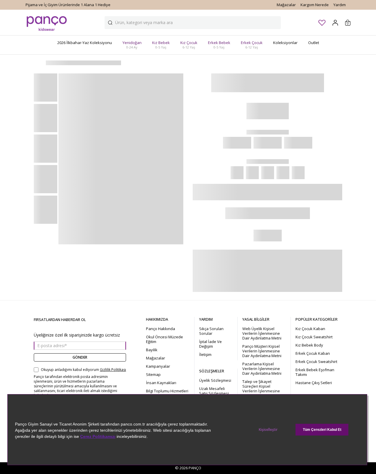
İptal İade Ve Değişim (210, 344)
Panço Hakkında (160, 328)
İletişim (205, 354)
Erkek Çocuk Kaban (313, 353)
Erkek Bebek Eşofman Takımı (315, 372)
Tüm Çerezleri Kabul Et (322, 430)
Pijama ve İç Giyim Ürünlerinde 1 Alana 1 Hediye (68, 4)
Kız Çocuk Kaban (310, 328)
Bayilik (151, 349)
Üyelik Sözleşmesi (215, 380)
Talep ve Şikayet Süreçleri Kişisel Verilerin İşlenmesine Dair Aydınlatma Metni (261, 388)
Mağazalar (286, 4)
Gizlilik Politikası (113, 369)
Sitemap (153, 374)
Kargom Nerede (315, 4)
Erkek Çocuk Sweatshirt (316, 361)
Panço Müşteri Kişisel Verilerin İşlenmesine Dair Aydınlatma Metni (261, 351)
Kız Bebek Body (309, 345)
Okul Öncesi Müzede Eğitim (164, 339)
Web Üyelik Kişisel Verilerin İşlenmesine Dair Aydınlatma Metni (261, 333)
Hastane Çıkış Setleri (314, 382)
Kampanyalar (158, 366)
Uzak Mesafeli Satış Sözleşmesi (214, 391)
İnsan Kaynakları (161, 382)
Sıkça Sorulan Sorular (211, 331)
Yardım (339, 4)
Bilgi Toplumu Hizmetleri (167, 391)
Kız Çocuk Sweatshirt (314, 336)
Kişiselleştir (268, 429)
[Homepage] (47, 22)
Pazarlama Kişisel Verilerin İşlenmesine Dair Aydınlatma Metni (261, 368)
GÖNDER (80, 357)
